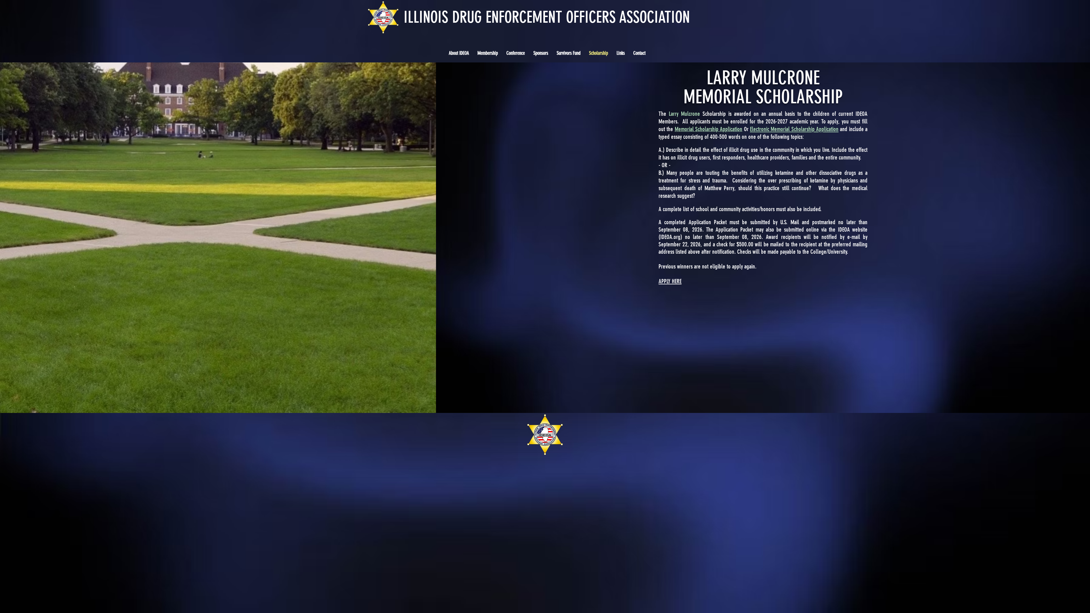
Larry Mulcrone (684, 113)
